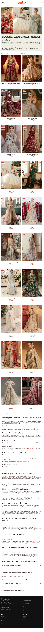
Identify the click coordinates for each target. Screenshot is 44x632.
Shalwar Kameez (25, 604)
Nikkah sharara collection (30, 448)
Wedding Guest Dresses (26, 602)
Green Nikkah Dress (32, 298)
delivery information (33, 542)
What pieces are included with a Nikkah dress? (13, 590)
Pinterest (24, 617)
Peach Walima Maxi (11, 226)
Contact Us (3, 622)
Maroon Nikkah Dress (11, 118)
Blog (1, 623)
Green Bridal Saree (32, 190)
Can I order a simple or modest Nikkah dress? (13, 576)
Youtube (23, 618)
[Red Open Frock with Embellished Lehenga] (11, 68)
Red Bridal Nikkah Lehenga (32, 154)
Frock (23, 607)
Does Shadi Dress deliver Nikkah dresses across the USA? (15, 587)
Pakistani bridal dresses (21, 556)
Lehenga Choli (24, 612)
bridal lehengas (19, 461)
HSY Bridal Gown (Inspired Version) (32, 369)
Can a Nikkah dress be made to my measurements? (14, 579)
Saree (23, 610)
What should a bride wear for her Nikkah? (12, 565)
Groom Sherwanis (25, 603)
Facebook (24, 616)
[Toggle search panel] (39, 2)
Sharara (23, 609)
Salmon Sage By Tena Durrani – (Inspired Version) (32, 334)
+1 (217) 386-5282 (8, 603)
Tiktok (23, 619)
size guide (22, 527)
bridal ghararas (10, 449)
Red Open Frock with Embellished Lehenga (11, 83)
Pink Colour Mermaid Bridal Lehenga (32, 262)
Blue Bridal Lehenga (11, 154)
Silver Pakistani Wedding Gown (11, 298)
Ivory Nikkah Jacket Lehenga (32, 226)
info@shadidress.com (5, 607)
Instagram (24, 620)
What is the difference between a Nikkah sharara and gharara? (17, 572)
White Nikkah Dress (11, 190)
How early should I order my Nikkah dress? (12, 583)
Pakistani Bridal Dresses (26, 600)
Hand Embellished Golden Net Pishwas (32, 83)
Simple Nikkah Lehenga (11, 334)
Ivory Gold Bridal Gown (32, 118)
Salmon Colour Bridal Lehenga (32, 405)
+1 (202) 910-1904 (6, 602)
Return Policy (3, 616)
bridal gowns (26, 461)
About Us (2, 620)
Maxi (23, 606)
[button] (41, 2)
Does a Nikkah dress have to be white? (11, 569)
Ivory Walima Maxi (11, 405)
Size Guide (3, 619)
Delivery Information (4, 617)
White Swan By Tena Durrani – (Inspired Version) (11, 369)
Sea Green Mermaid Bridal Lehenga (11, 262)
